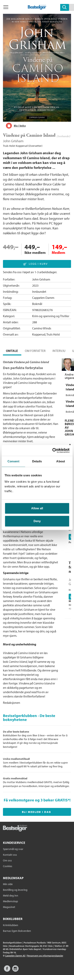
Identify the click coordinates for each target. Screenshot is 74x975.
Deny (37, 521)
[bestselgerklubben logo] (15, 828)
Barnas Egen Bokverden (17, 931)
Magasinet (9, 907)
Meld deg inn (10, 895)
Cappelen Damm (43, 298)
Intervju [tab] (58, 351)
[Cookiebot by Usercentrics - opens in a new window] (52, 450)
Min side (8, 884)
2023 (35, 285)
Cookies (7, 866)
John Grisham (13, 141)
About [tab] (60, 461)
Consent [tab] (13, 461)
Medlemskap (10, 901)
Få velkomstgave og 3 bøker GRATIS (36, 799)
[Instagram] (15, 970)
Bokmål (37, 304)
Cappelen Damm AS (15, 955)
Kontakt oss (10, 854)
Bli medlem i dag (36, 812)
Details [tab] (37, 461)
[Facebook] (7, 970)
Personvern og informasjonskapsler (45, 955)
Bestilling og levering (15, 890)
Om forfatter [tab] (35, 351)
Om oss (7, 860)
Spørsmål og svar (13, 849)
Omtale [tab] (12, 351)
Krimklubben (10, 925)
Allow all (37, 508)
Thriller (64, 316)
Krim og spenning (43, 316)
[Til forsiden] (37, 8)
